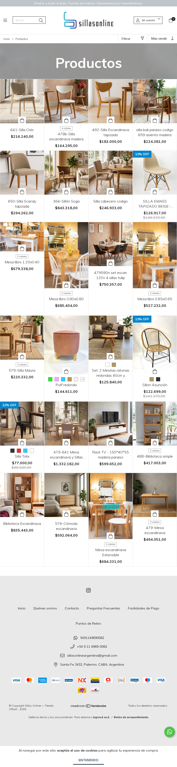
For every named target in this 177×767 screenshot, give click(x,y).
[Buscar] (41, 21)
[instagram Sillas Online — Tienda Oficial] (88, 590)
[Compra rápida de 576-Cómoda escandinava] (66, 513)
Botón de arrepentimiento (131, 717)
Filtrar (126, 39)
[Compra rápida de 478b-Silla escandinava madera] (66, 120)
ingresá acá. (101, 717)
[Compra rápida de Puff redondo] (66, 370)
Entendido (88, 760)
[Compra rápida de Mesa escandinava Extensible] (111, 535)
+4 (82, 379)
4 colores (66, 128)
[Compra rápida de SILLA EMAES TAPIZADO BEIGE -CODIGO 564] (155, 191)
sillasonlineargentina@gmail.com (92, 655)
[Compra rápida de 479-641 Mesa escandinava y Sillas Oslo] (66, 442)
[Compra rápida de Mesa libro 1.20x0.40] (22, 248)
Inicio (6, 39)
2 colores (22, 256)
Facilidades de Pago (143, 608)
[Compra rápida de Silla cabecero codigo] (111, 191)
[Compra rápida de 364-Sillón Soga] (66, 191)
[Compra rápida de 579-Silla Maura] (22, 356)
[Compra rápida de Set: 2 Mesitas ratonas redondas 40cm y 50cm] (111, 356)
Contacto (72, 608)
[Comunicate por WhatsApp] (169, 732)
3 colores (154, 521)
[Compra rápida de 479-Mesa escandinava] (155, 513)
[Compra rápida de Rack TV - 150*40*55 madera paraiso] (111, 442)
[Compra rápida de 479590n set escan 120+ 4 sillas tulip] (111, 262)
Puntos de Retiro (88, 623)
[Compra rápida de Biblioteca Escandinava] (22, 513)
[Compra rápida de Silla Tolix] (22, 442)
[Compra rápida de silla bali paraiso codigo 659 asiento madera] (155, 120)
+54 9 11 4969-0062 (92, 647)
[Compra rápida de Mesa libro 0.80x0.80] (66, 285)
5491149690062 (92, 638)
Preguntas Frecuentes (103, 608)
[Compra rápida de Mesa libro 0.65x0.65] (155, 285)
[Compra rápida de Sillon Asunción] (155, 370)
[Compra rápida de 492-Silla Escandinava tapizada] (111, 120)
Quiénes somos (45, 608)
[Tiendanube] (88, 707)
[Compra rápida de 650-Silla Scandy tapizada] (22, 191)
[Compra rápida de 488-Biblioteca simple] (155, 442)
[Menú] (8, 20)
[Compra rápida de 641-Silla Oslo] (22, 120)
